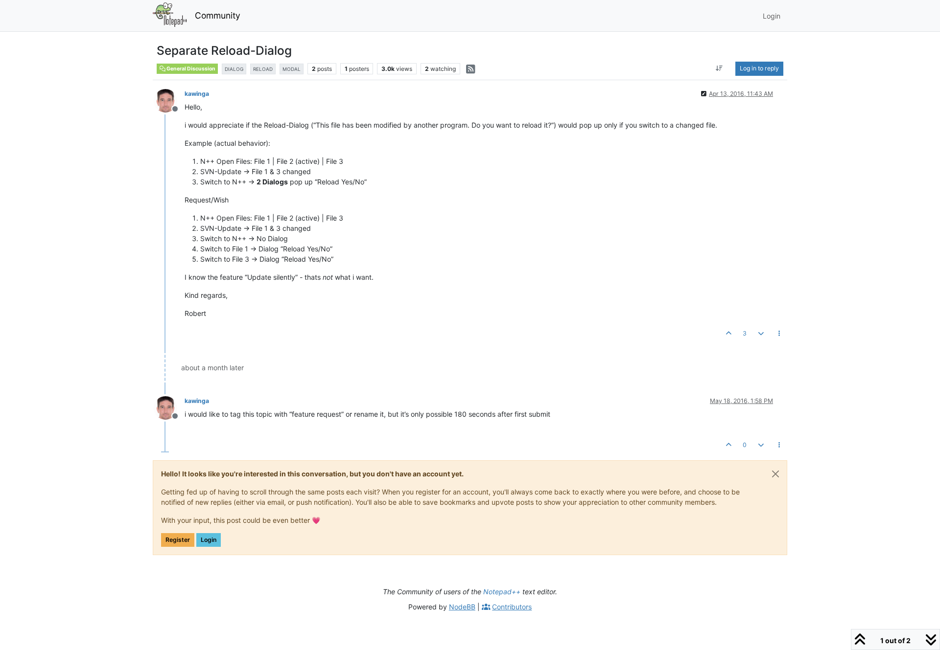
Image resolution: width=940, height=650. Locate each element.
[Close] (775, 474)
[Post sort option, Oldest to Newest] (719, 68)
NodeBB (462, 607)
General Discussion (190, 69)
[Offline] (169, 100)
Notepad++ (501, 591)
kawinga (197, 93)
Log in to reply (759, 68)
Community (217, 15)
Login (208, 539)
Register (177, 539)
